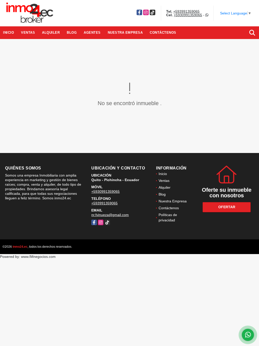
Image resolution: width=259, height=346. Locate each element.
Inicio (8, 32)
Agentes (92, 32)
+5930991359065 (188, 15)
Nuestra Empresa (125, 32)
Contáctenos (163, 32)
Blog (72, 32)
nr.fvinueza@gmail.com (110, 215)
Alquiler (51, 32)
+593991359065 (186, 11)
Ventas (28, 32)
